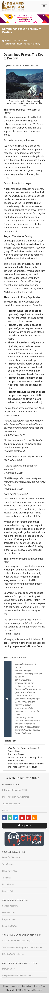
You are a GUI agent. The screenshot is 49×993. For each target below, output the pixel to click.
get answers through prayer (27, 698)
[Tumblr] (10, 817)
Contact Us (26, 986)
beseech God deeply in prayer (28, 673)
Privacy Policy (40, 986)
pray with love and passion (27, 720)
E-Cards (6, 810)
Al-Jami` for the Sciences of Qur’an (18, 940)
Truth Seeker (8, 864)
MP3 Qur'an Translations (13, 954)
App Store (26, 825)
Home (5, 986)
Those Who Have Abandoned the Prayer (26, 763)
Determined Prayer (23, 689)
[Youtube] (22, 817)
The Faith (6, 878)
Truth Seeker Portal (11, 803)
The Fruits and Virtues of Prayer (22, 767)
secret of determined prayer (27, 730)
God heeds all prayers (25, 702)
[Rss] (34, 817)
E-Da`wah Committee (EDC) (14, 790)
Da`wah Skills (8, 969)
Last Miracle (8, 884)
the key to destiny (23, 733)
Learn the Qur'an (9, 926)
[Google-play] (28, 817)
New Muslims (8, 912)
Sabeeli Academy (10, 906)
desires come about (24, 686)
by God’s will (20, 676)
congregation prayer (24, 683)
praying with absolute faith (27, 727)
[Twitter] (15, 817)
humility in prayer (23, 705)
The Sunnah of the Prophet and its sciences (22, 947)
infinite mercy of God (24, 708)
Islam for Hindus (9, 871)
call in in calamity (23, 680)
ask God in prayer (23, 670)
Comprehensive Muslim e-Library (17, 975)
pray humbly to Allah (24, 717)
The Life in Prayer (16, 754)
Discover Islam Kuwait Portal (15, 797)
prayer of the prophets (25, 723)
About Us (15, 986)
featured (37, 689)
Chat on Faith (8, 891)
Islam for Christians (11, 857)
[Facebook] (4, 817)
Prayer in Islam (9, 919)
